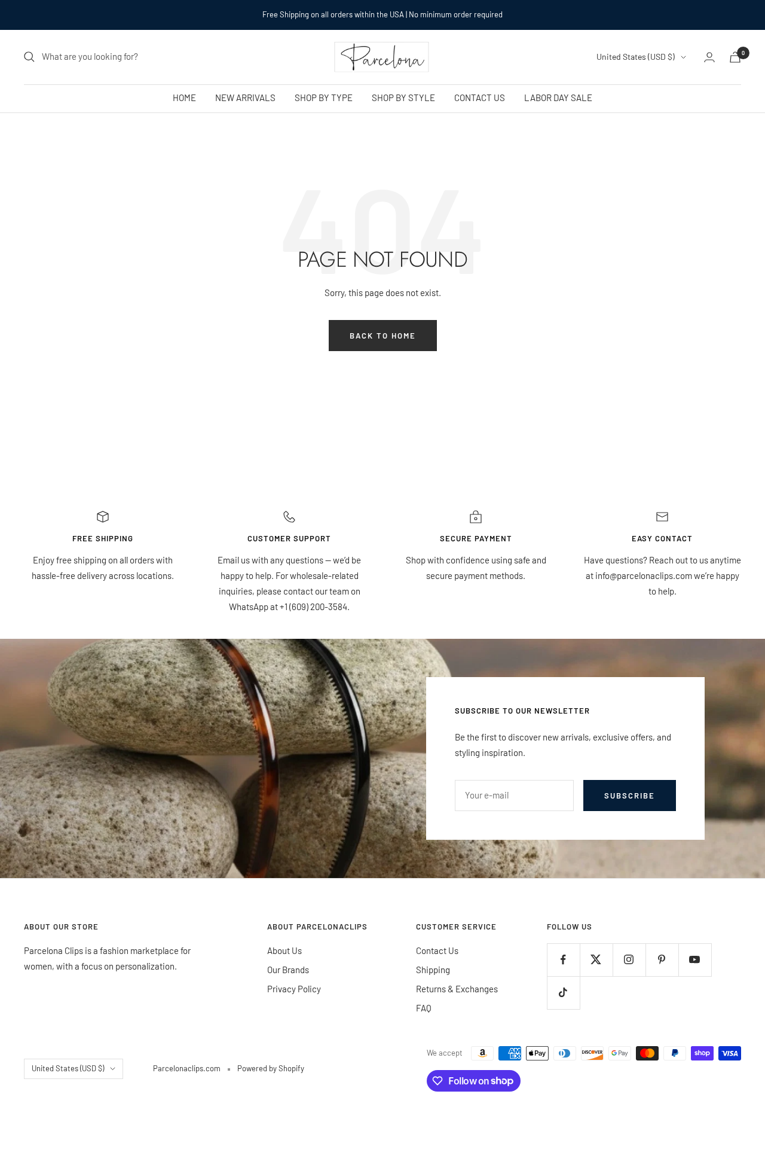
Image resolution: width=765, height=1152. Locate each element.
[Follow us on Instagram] (629, 959)
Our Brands (288, 969)
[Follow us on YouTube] (694, 959)
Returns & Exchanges (457, 988)
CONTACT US (479, 97)
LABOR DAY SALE (558, 97)
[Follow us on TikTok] (563, 992)
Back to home (383, 335)
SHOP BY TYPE (324, 97)
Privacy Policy (294, 988)
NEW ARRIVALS (245, 97)
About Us (284, 950)
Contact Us (437, 950)
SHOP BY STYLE (403, 97)
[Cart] (735, 57)
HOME (184, 97)
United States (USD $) (635, 56)
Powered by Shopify (270, 1068)
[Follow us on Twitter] (596, 959)
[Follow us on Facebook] (563, 959)
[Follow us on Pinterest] (661, 959)
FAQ (424, 1007)
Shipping (433, 969)
